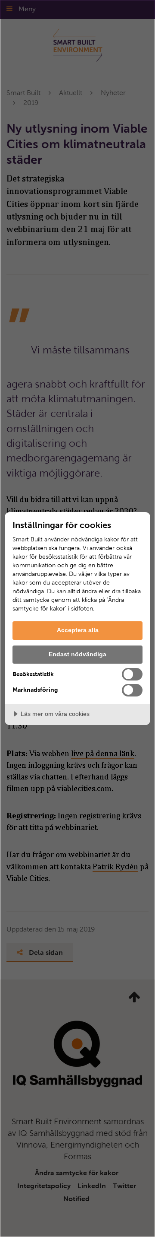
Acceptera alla (78, 629)
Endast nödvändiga (77, 654)
